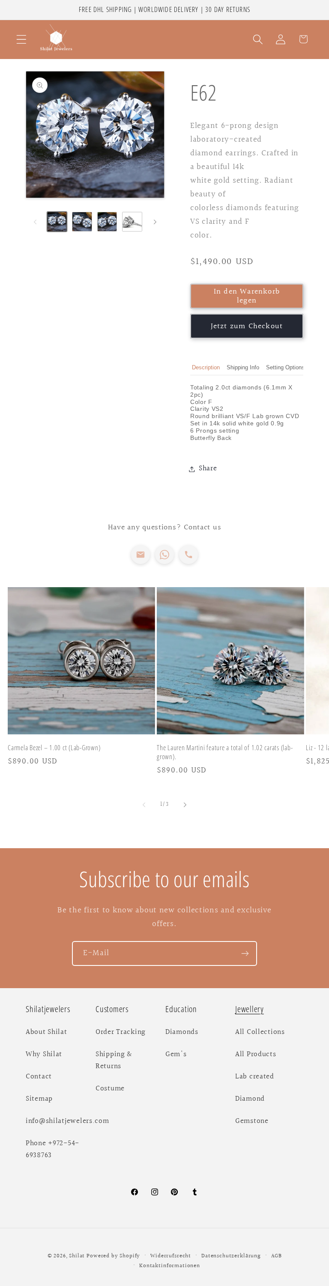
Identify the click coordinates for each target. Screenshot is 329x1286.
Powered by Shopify (113, 1256)
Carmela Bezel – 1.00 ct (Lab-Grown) (54, 747)
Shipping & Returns (114, 1060)
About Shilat (46, 1032)
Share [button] (208, 468)
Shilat (78, 1256)
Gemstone (252, 1121)
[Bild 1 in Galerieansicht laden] (57, 222)
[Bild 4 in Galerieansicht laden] (132, 222)
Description (206, 367)
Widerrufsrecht (170, 1256)
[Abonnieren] (244, 953)
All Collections (260, 1032)
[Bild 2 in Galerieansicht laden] (82, 222)
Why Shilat (44, 1054)
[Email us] (140, 554)
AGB (276, 1256)
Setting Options (285, 367)
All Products (255, 1054)
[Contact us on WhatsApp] (164, 554)
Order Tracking (121, 1032)
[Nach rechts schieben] (155, 221)
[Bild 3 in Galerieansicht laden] (107, 222)
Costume (110, 1088)
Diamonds (181, 1032)
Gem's (176, 1054)
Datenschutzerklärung (231, 1256)
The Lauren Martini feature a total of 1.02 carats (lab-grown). (225, 752)
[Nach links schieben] (35, 221)
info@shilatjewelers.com (67, 1121)
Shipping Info (243, 367)
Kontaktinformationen (169, 1266)
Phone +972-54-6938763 (52, 1149)
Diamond (250, 1099)
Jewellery (249, 1009)
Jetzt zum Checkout (247, 326)
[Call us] (188, 554)
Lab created (254, 1076)
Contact (39, 1076)
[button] (21, 39)
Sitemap (39, 1099)
